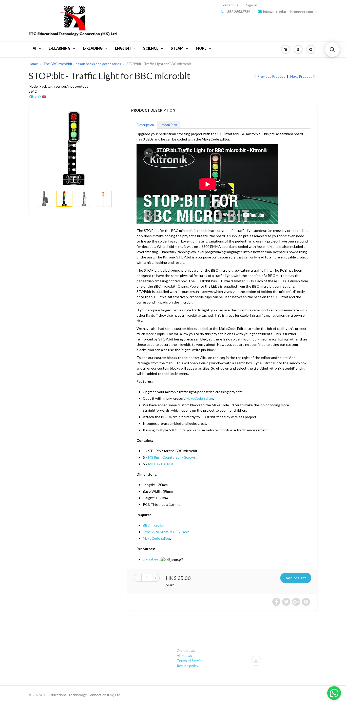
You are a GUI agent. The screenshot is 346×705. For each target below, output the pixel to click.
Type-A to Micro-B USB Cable (166, 532)
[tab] (145, 124)
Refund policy (187, 665)
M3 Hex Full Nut (160, 464)
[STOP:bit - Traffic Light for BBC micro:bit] (74, 148)
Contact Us (186, 650)
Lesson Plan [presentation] (168, 125)
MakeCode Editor (199, 398)
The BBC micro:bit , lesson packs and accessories (82, 64)
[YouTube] (256, 661)
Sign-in (251, 5)
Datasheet (151, 559)
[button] (332, 49)
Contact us (229, 5)
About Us (184, 655)
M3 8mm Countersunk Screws (172, 457)
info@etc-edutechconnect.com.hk (290, 12)
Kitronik (35, 96)
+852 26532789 (237, 12)
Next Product (301, 76)
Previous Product (271, 76)
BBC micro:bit (154, 525)
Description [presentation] (145, 125)
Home (33, 64)
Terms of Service (190, 660)
